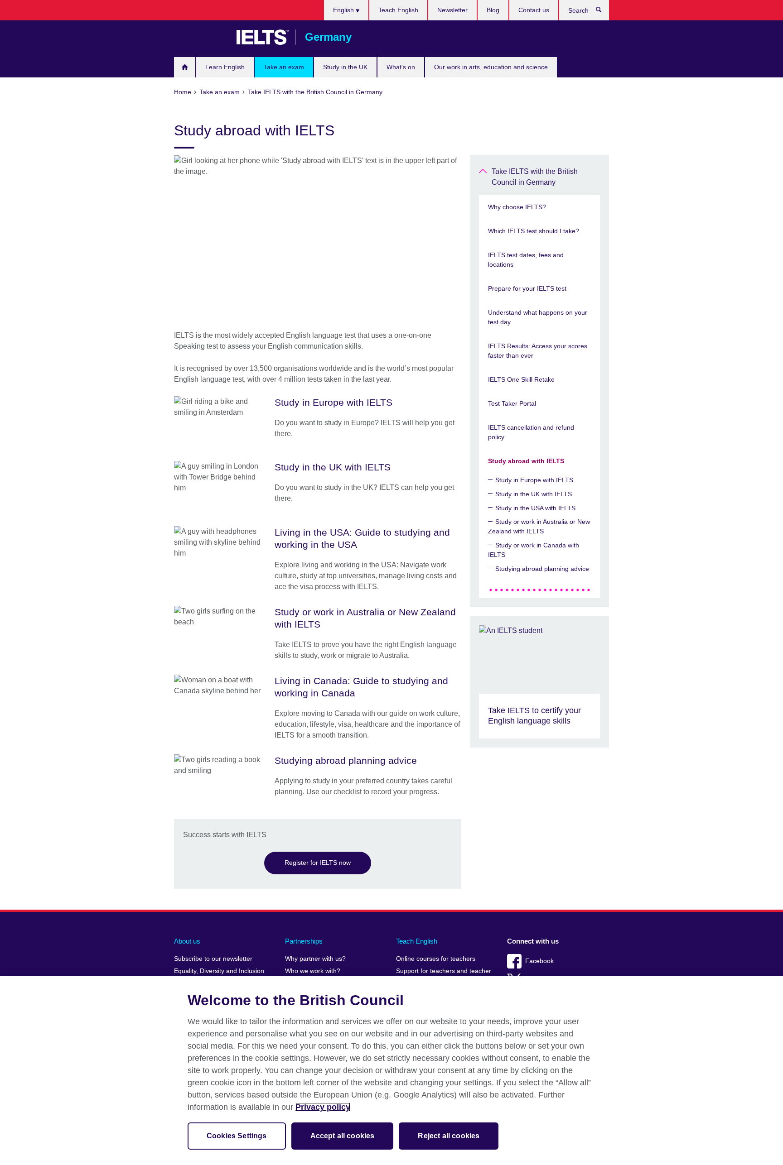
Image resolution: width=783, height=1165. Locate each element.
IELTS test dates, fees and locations (526, 259)
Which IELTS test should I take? (533, 231)
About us (187, 941)
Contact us (533, 10)
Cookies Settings (237, 1136)
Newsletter (452, 10)
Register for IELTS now (318, 862)
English (344, 10)
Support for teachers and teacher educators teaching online (443, 975)
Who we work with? (312, 971)
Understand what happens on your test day (537, 317)
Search (603, 11)
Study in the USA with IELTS (535, 508)
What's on (401, 67)
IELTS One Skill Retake (521, 379)
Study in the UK (345, 67)
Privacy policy (322, 1107)
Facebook (539, 961)
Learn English (225, 67)
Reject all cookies (448, 1136)
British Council (200, 37)
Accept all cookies (342, 1136)
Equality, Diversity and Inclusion (219, 971)
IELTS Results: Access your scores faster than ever (537, 350)
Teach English (398, 10)
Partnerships (304, 941)
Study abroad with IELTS (526, 461)
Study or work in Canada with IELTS (533, 550)
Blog (493, 10)
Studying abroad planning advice (542, 568)
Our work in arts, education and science (491, 67)
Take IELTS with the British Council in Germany (535, 177)
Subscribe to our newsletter (213, 958)
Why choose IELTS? (517, 207)
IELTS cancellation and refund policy (531, 432)
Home (184, 67)
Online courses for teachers (435, 958)
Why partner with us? (315, 958)
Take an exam (284, 67)
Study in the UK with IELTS (533, 494)
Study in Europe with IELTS (534, 480)
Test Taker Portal (512, 403)
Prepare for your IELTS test (527, 288)
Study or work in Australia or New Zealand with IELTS (539, 526)
